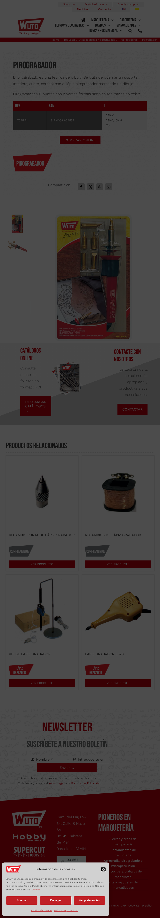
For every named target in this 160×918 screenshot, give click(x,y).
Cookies (36, 889)
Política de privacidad (66, 910)
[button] (103, 869)
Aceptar (22, 900)
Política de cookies (41, 910)
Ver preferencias (89, 900)
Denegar (55, 900)
